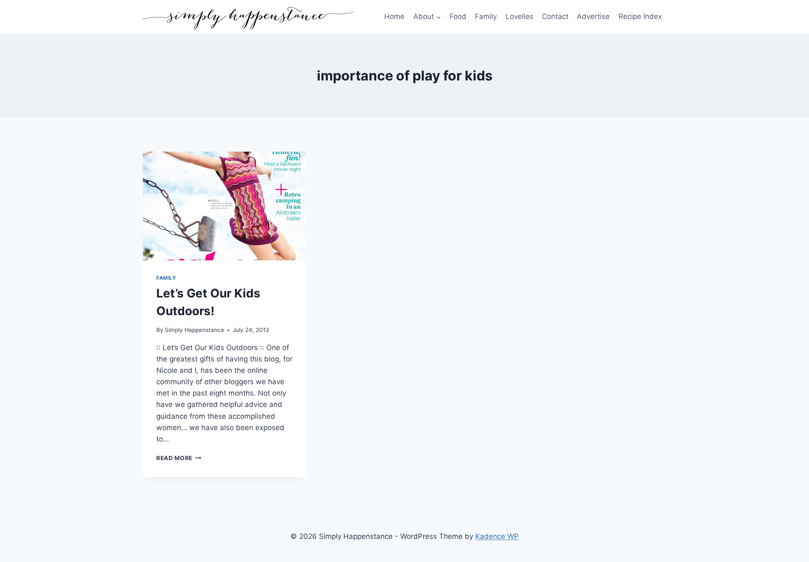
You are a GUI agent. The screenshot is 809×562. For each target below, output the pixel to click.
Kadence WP (497, 536)
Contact (555, 16)
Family (486, 16)
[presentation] (224, 206)
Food (458, 16)
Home (394, 16)
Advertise (593, 16)
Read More (178, 458)
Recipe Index (640, 16)
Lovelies (519, 16)
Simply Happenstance (194, 329)
